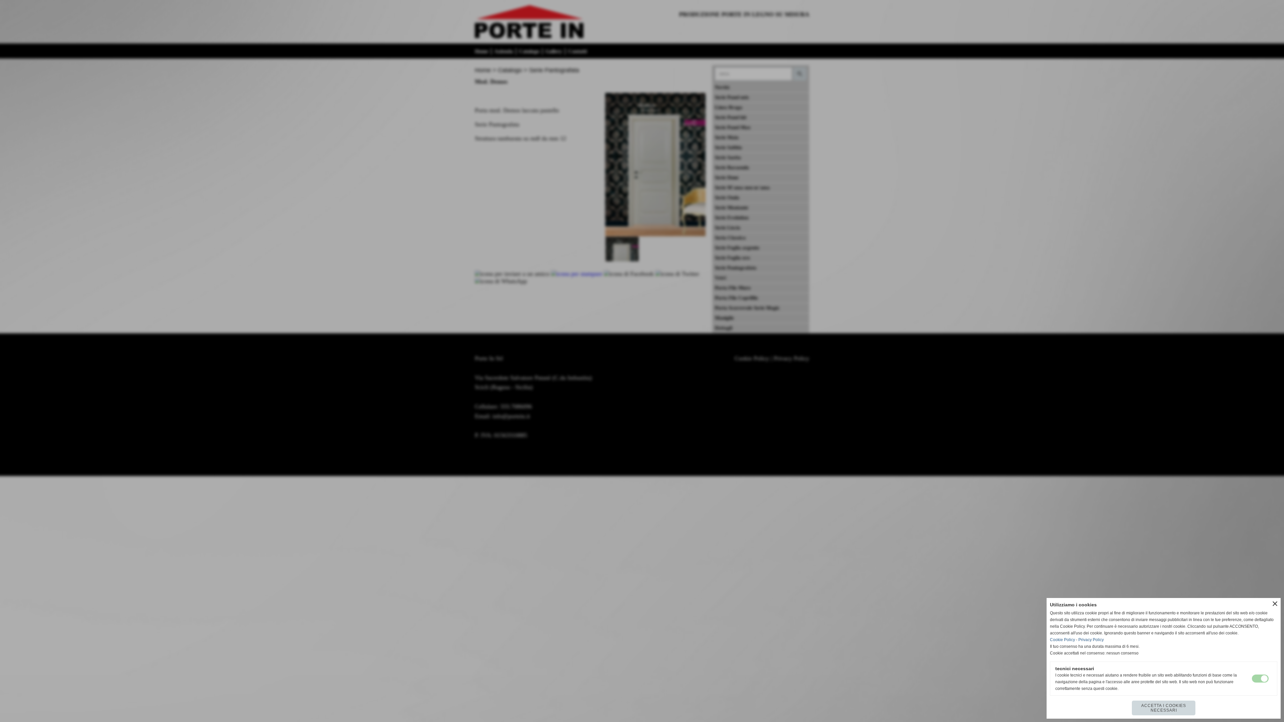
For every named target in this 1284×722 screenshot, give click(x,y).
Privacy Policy (1091, 639)
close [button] (1275, 604)
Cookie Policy (1062, 639)
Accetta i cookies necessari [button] (1163, 708)
